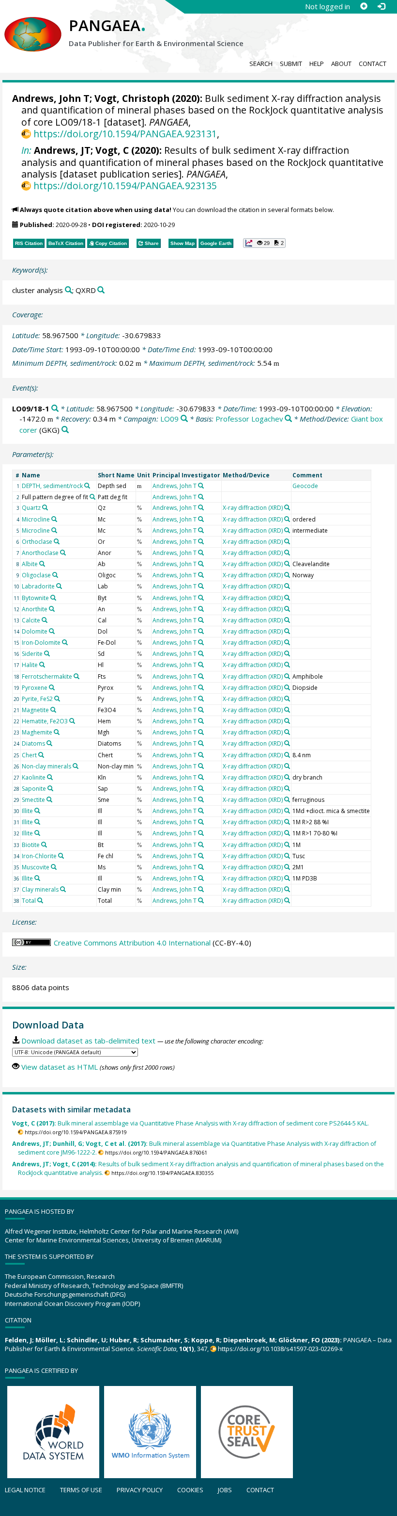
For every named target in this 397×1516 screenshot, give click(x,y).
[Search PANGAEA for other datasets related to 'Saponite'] (50, 788)
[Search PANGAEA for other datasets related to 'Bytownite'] (53, 598)
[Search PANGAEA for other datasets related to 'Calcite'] (44, 620)
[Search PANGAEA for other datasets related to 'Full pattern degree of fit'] (92, 497)
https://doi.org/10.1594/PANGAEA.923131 (124, 133)
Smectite (33, 800)
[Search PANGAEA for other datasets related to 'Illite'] (37, 811)
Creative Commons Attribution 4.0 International (132, 942)
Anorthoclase (40, 553)
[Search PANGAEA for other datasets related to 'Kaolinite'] (50, 777)
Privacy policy (140, 1489)
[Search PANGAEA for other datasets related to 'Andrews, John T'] (201, 486)
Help (316, 63)
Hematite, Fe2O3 (45, 721)
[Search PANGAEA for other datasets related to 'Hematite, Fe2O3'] (72, 721)
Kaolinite (34, 777)
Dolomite (34, 631)
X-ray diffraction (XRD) (253, 508)
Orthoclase (37, 542)
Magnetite (35, 710)
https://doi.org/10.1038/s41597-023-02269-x (280, 1348)
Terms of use (81, 1489)
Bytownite (35, 598)
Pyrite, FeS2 (37, 699)
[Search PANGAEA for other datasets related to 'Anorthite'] (52, 609)
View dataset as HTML (59, 1067)
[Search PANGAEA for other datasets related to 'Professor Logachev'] (288, 419)
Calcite (31, 620)
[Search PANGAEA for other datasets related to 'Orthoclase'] (57, 541)
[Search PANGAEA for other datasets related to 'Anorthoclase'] (63, 552)
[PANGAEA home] (32, 25)
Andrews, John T (51, 98)
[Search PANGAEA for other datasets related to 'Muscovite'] (54, 867)
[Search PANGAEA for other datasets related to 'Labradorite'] (59, 586)
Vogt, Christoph (131, 98)
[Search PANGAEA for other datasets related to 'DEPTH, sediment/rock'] (87, 486)
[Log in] (381, 6)
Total (29, 901)
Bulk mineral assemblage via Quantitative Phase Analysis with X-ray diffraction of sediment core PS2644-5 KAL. (190, 1123)
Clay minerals (40, 889)
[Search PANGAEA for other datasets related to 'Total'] (40, 900)
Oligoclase (36, 575)
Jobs (225, 1489)
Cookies (190, 1489)
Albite (30, 564)
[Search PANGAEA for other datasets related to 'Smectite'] (49, 799)
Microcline (36, 519)
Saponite (34, 788)
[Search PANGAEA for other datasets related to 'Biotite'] (44, 845)
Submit (291, 63)
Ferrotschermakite (47, 676)
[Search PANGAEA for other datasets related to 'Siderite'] (47, 653)
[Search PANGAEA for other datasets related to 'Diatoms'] (49, 743)
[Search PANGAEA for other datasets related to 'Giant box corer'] (65, 430)
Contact (372, 63)
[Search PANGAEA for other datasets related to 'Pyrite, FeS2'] (57, 698)
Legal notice (25, 1489)
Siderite (32, 654)
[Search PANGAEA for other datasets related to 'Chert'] (41, 755)
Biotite (31, 845)
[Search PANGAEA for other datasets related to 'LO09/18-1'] (55, 408)
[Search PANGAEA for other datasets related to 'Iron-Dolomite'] (65, 642)
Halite (30, 665)
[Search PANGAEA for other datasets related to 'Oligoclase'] (55, 575)
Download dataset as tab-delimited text (88, 1040)
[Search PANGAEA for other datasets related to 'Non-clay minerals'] (75, 766)
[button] (264, 243)
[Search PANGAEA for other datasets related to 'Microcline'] (54, 519)
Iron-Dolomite (41, 642)
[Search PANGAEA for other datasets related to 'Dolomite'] (52, 631)
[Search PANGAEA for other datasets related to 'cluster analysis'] (68, 290)
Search (261, 63)
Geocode (305, 486)
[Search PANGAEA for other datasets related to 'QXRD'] (101, 290)
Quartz (31, 508)
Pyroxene (34, 688)
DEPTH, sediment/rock (52, 486)
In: (26, 150)
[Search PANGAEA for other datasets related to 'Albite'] (42, 564)
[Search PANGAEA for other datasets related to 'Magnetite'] (53, 710)
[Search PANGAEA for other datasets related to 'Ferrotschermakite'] (76, 676)
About (341, 63)
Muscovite (35, 867)
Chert (29, 755)
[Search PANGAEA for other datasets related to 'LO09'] (184, 419)
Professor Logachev (249, 419)
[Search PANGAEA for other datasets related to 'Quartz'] (45, 507)
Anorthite (34, 609)
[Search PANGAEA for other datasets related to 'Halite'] (42, 665)
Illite (27, 811)
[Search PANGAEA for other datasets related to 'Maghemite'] (57, 732)
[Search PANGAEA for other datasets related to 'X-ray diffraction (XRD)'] (287, 507)
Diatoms (33, 743)
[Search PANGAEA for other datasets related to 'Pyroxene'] (52, 687)
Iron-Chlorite (39, 856)
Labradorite (38, 586)
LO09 (169, 419)
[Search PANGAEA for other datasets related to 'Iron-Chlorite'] (61, 856)
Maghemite (37, 732)
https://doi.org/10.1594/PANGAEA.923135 (124, 185)
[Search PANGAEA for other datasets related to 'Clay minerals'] (63, 889)
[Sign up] (363, 6)
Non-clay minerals (46, 766)
